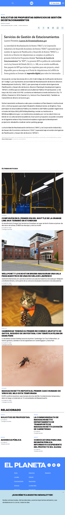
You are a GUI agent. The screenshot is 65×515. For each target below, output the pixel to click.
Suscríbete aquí (7, 139)
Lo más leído (32, 485)
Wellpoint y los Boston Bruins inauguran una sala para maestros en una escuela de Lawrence (31, 274)
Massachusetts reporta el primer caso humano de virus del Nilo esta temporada (31, 392)
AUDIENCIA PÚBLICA (11, 440)
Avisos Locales (5, 23)
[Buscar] (13, 3)
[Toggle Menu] (63, 3)
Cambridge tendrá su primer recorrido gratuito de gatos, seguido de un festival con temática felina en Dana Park (32, 333)
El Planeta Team (6, 227)
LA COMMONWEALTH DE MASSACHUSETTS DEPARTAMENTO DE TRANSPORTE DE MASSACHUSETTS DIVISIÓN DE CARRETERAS (48, 423)
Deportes (32, 473)
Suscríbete (56, 3)
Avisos (3, 14)
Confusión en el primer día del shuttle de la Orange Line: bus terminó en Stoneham (31, 219)
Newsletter (32, 490)
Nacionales (32, 481)
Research (48, 473)
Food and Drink (18, 481)
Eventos (4, 328)
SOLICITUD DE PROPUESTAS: (15, 417)
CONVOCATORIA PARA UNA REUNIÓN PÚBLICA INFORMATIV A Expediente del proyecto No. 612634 (48, 443)
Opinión (31, 477)
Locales (4, 215)
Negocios (17, 490)
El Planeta (4, 419)
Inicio (16, 473)
